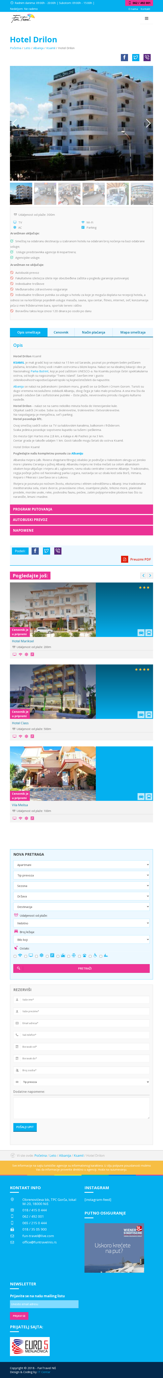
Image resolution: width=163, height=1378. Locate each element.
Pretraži (85, 968)
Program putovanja (32, 509)
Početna (15, 48)
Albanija (38, 48)
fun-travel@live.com (38, 1236)
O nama (133, 9)
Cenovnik (61, 332)
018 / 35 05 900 (34, 1229)
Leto (27, 48)
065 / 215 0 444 (34, 1223)
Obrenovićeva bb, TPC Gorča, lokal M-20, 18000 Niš (49, 1201)
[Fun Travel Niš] (23, 18)
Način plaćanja (93, 332)
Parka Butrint (40, 371)
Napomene (23, 530)
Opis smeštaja (28, 332)
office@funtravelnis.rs (39, 1242)
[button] (148, 123)
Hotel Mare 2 (21, 805)
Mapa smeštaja (133, 332)
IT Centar (44, 1372)
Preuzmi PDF (140, 559)
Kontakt (145, 9)
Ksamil (50, 48)
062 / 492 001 (33, 1216)
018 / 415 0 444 (34, 1210)
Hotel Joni (19, 641)
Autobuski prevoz (30, 519)
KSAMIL (18, 362)
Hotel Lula (19, 723)
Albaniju (77, 453)
